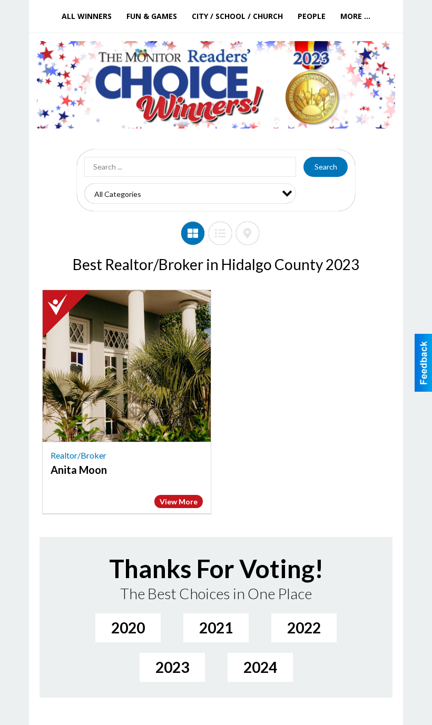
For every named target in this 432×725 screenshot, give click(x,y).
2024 (260, 667)
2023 (172, 667)
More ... (355, 16)
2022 (304, 628)
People (312, 16)
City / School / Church (237, 16)
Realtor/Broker (78, 455)
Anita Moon (79, 469)
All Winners (87, 16)
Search (326, 166)
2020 (128, 628)
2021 (216, 628)
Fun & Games (151, 16)
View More (179, 501)
